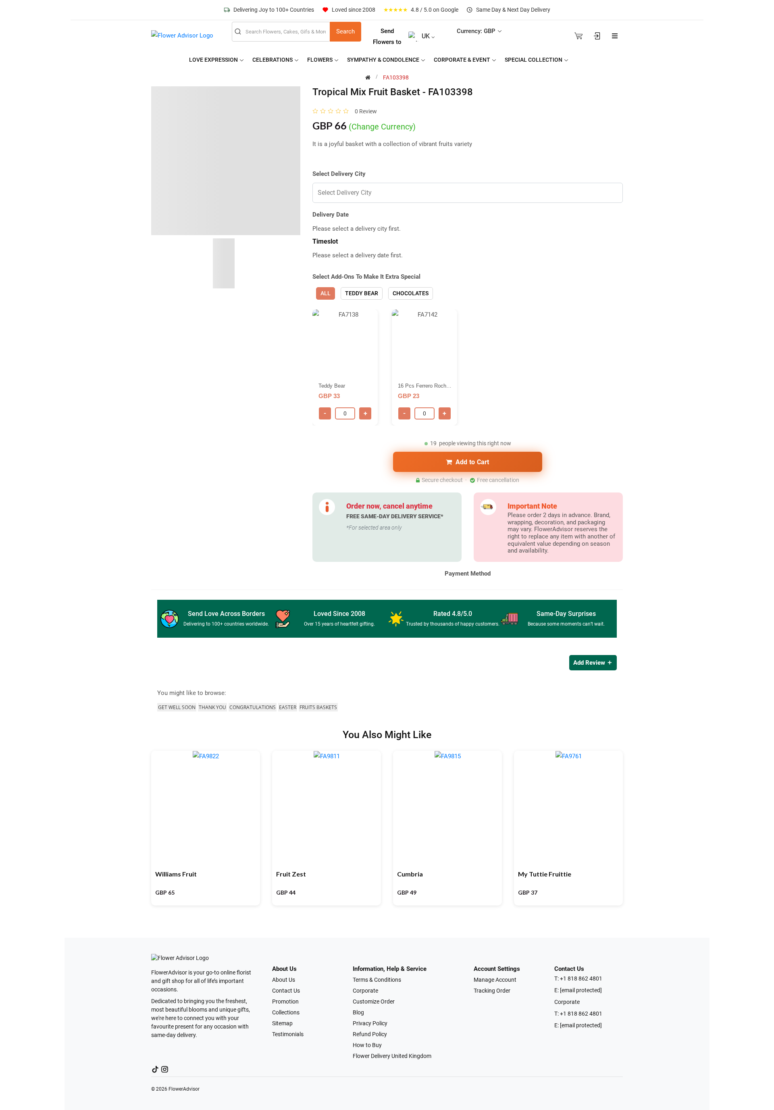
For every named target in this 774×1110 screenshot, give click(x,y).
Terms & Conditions (377, 979)
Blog (358, 1012)
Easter (287, 707)
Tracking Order (492, 990)
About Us (283, 979)
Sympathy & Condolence (383, 59)
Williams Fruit (176, 874)
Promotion (285, 1001)
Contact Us (286, 990)
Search (345, 31)
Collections (286, 1012)
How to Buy (367, 1045)
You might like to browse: (191, 693)
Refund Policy (370, 1034)
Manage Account (495, 979)
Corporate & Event (462, 59)
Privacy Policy (370, 1023)
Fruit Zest (291, 874)
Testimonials (288, 1034)
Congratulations (252, 707)
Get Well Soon (177, 707)
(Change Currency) (382, 127)
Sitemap (282, 1023)
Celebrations (273, 59)
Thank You (212, 707)
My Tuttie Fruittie (544, 874)
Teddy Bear (361, 293)
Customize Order (374, 1001)
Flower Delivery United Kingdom (392, 1056)
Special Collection (534, 59)
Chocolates (411, 293)
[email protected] (581, 990)
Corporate (365, 990)
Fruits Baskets (318, 707)
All (325, 293)
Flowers (320, 59)
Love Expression (214, 59)
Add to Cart (472, 462)
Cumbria (410, 874)
